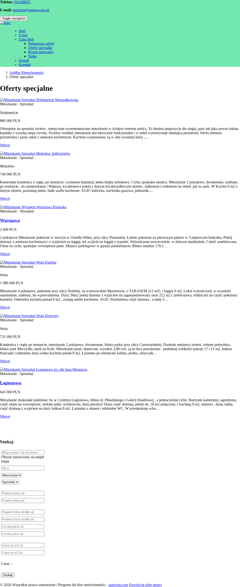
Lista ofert (26, 39)
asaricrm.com (118, 585)
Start (22, 31)
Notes (32, 56)
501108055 (22, 2)
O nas (23, 35)
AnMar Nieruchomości (26, 73)
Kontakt (25, 65)
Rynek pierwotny (41, 52)
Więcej (5, 145)
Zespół (24, 60)
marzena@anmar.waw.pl (31, 10)
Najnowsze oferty (41, 43)
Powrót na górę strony (145, 585)
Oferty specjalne (40, 48)
